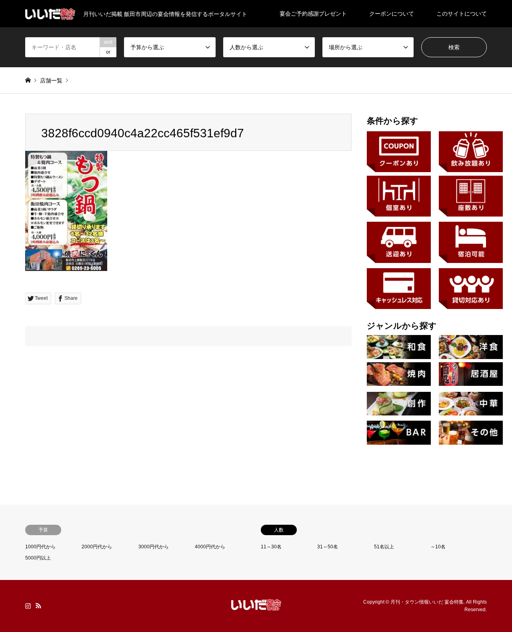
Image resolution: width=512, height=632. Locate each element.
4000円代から (210, 547)
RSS (38, 605)
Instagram (28, 605)
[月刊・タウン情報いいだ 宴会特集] (256, 606)
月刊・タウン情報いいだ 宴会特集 (427, 602)
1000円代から (40, 547)
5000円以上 (38, 558)
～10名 (438, 547)
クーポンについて (391, 13)
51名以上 (384, 547)
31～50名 (327, 547)
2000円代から (97, 547)
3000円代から (153, 547)
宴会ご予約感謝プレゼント (313, 13)
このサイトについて (461, 13)
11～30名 (271, 547)
